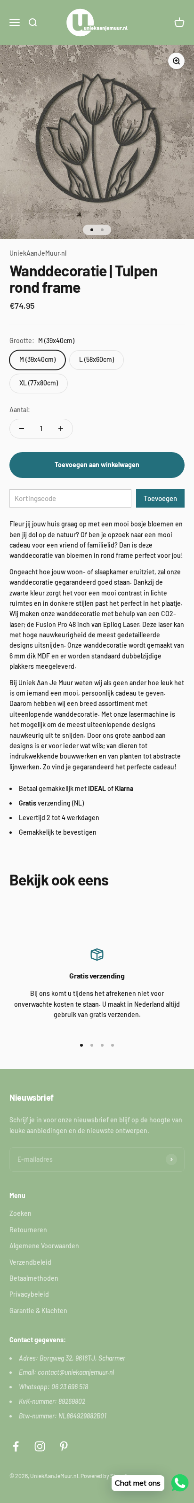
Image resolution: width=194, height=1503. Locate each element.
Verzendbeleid (30, 1262)
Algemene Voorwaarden (44, 1246)
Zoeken (20, 1213)
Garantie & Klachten (38, 1311)
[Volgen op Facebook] (15, 1446)
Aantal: (19, 410)
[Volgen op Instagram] (39, 1446)
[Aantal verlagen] (21, 428)
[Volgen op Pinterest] (63, 1446)
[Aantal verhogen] (61, 428)
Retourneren (28, 1230)
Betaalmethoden (33, 1278)
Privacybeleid (29, 1294)
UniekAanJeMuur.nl (37, 253)
